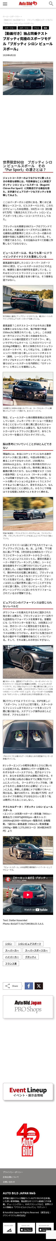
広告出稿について (11, 1177)
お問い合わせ (9, 1181)
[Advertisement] (28, 126)
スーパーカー (12, 950)
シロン (8, 943)
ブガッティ (30, 957)
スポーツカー (10, 28)
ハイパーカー (12, 957)
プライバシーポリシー (13, 1172)
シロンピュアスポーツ (29, 943)
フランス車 (11, 963)
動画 (45, 28)
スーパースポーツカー (36, 950)
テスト (36, 28)
